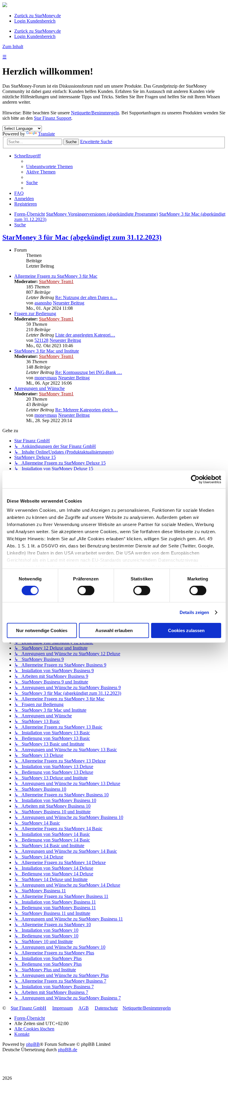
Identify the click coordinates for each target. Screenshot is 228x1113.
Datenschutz (106, 1008)
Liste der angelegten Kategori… (85, 334)
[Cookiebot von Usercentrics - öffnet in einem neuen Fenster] (195, 479)
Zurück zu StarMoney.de (37, 15)
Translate (46, 133)
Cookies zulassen (186, 630)
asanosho (43, 302)
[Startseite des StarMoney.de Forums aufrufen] (4, 5)
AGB (83, 1008)
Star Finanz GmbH (28, 1008)
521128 (41, 340)
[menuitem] (49, 166)
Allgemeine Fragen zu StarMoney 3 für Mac (55, 276)
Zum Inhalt (12, 46)
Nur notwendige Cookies (41, 630)
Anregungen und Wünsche (39, 388)
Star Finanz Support (52, 118)
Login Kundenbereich (35, 20)
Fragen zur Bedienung (35, 313)
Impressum (62, 1008)
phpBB (33, 1044)
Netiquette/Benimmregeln (95, 112)
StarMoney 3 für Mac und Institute (46, 350)
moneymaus (45, 377)
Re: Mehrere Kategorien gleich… (86, 409)
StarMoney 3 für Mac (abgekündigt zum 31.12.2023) (82, 237)
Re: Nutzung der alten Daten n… (86, 297)
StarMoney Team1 (56, 281)
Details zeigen (194, 612)
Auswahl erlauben (114, 630)
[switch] (85, 590)
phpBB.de (67, 1049)
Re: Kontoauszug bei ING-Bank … (88, 372)
